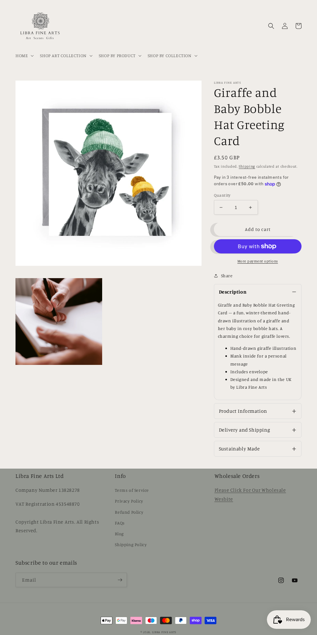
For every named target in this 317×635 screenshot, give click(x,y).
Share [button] (227, 275)
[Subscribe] (120, 580)
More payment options (257, 261)
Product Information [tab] (243, 411)
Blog (119, 533)
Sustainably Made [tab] (239, 448)
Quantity (222, 195)
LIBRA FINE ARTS (164, 632)
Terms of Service (132, 490)
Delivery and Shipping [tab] (244, 430)
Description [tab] (233, 292)
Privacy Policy (129, 500)
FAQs (119, 522)
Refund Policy (129, 512)
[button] (24, 55)
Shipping (247, 166)
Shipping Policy (131, 544)
